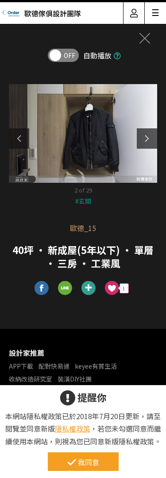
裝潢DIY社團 (75, 378)
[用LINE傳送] (65, 288)
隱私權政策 (72, 428)
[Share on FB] (42, 288)
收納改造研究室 (30, 378)
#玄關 (83, 201)
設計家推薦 (26, 352)
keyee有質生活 (96, 366)
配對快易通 (54, 366)
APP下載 (21, 366)
